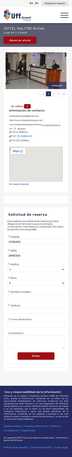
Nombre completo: (20, 291)
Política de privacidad (16, 447)
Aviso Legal (61, 447)
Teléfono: (15, 305)
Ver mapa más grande (19, 184)
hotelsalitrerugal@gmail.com (24, 116)
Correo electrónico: (21, 319)
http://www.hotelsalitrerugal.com (26, 120)
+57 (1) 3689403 (22, 136)
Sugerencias (28, 430)
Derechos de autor (41, 447)
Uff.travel (18, 440)
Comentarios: (16, 333)
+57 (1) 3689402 (19, 132)
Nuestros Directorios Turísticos (42, 426)
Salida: (13, 250)
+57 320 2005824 (20, 140)
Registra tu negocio (55, 3)
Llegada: (15, 236)
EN (36, 3)
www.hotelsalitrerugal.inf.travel (25, 124)
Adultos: (14, 264)
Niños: (13, 278)
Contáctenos (11, 430)
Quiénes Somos (13, 426)
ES (31, 3)
